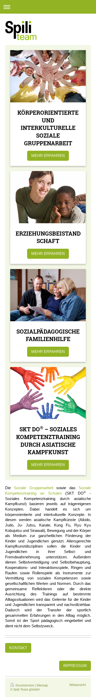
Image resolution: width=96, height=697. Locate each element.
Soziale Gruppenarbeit (33, 488)
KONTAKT (18, 648)
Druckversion (25, 685)
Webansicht (77, 684)
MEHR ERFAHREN (48, 155)
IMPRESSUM (75, 665)
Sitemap (42, 685)
